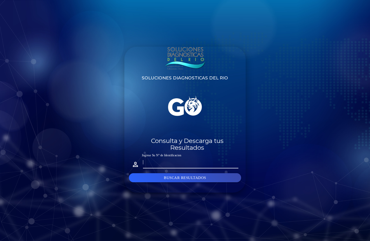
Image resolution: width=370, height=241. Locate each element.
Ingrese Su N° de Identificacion (161, 155)
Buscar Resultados (185, 178)
